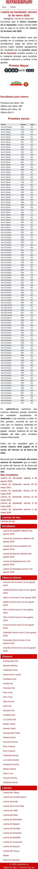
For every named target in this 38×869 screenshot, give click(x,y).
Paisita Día (8, 683)
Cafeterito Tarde (10, 670)
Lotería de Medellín (11, 837)
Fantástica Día (9, 679)
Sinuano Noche (10, 778)
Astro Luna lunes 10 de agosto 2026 (19, 597)
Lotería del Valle (10, 810)
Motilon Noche (9, 769)
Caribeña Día (9, 715)
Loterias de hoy (8, 521)
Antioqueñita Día (10, 661)
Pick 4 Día (7, 692)
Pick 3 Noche (9, 751)
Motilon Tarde (9, 724)
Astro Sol (7, 706)
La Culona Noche (11, 760)
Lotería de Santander (24, 18)
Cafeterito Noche (10, 755)
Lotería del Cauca (11, 851)
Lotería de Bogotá (11, 824)
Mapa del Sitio (10, 867)
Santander (12, 53)
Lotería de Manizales (12, 819)
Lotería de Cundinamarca (14, 797)
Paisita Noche (9, 737)
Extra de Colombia (11, 860)
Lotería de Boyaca (11, 846)
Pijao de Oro (8, 701)
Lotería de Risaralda (12, 833)
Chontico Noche (10, 742)
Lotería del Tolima (11, 792)
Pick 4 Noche (9, 746)
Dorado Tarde (9, 728)
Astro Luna (8, 773)
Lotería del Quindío (11, 828)
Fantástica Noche (11, 764)
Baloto (13, 7)
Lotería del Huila (10, 801)
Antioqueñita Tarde (11, 733)
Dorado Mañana (10, 665)
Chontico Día (9, 688)
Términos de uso (26, 867)
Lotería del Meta (10, 815)
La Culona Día (9, 719)
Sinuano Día (8, 710)
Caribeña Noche (10, 782)
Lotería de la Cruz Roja (13, 806)
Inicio (4, 7)
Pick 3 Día (7, 697)
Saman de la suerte (12, 674)
